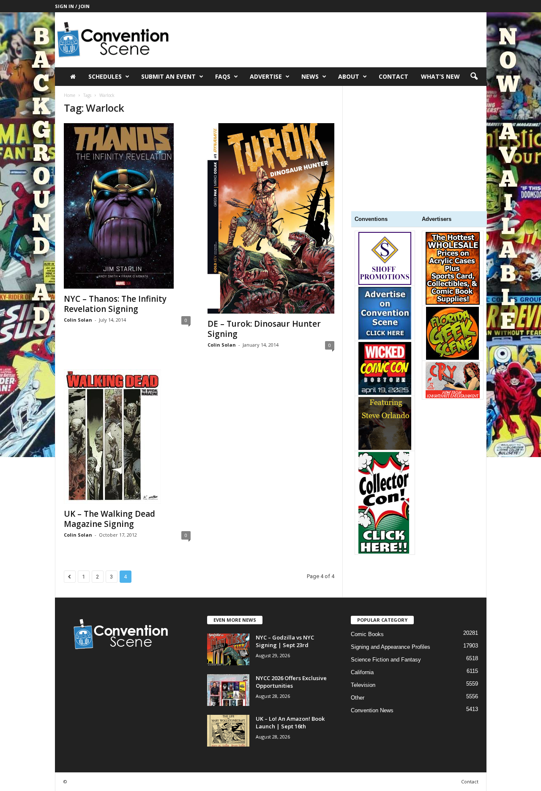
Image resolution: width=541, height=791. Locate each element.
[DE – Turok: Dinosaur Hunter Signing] (271, 218)
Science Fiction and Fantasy (386, 659)
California (362, 672)
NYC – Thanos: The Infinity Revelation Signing (115, 303)
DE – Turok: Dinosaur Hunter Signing (264, 328)
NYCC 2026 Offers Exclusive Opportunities (291, 681)
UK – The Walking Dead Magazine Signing (109, 518)
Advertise (266, 76)
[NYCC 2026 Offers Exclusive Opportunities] (228, 690)
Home (69, 95)
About (348, 76)
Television (363, 685)
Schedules (105, 76)
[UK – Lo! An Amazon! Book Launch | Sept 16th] (228, 731)
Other (357, 698)
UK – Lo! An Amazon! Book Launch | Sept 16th (290, 722)
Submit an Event (168, 76)
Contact (393, 76)
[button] (473, 76)
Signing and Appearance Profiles (390, 647)
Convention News (372, 710)
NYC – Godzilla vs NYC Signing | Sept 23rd (285, 641)
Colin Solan (78, 320)
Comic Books (367, 634)
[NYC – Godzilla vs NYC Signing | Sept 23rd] (228, 649)
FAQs (222, 76)
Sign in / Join (72, 6)
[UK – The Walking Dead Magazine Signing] (127, 436)
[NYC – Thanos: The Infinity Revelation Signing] (127, 206)
